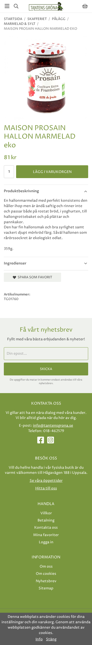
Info (39, 639)
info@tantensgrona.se (53, 425)
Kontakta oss (46, 527)
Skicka (46, 369)
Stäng (51, 639)
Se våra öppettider (46, 480)
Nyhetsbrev (46, 581)
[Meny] (7, 6)
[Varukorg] (84, 6)
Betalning (46, 520)
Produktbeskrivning (21, 191)
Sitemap (46, 588)
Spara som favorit (34, 277)
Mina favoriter (46, 535)
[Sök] (16, 6)
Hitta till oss (46, 488)
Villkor (46, 513)
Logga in (46, 542)
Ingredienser (15, 263)
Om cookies (46, 573)
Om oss (46, 566)
